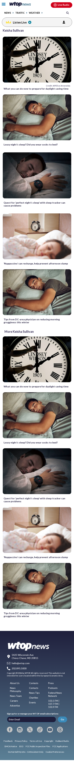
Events (32, 702)
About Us (14, 683)
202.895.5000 (19, 668)
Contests (33, 683)
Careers (14, 700)
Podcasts (52, 688)
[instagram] (20, 730)
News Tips (34, 692)
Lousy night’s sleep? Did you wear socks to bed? (31, 144)
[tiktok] (40, 730)
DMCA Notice (10, 746)
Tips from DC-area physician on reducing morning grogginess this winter (32, 321)
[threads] (60, 730)
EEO (21, 746)
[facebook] (10, 730)
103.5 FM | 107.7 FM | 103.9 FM (53, 703)
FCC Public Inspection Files (38, 746)
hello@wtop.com (21, 663)
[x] (30, 730)
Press (51, 683)
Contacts (33, 688)
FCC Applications (60, 746)
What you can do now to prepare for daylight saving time (36, 88)
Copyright (48, 741)
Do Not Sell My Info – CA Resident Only (25, 752)
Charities (33, 697)
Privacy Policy (21, 741)
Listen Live (20, 22)
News (7, 13)
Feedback (8, 741)
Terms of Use (36, 741)
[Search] (67, 13)
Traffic (20, 13)
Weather (34, 13)
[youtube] (50, 730)
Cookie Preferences (55, 752)
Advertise (15, 705)
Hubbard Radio (62, 741)
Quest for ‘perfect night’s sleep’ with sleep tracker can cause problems (34, 204)
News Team (16, 696)
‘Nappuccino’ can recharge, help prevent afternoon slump (36, 263)
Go (62, 719)
